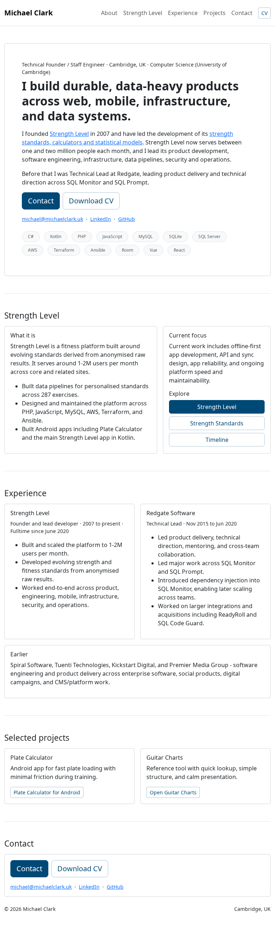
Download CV (91, 201)
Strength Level (142, 13)
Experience (183, 13)
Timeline (217, 440)
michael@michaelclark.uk (52, 219)
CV (264, 13)
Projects (214, 13)
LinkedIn (100, 219)
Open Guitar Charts (173, 792)
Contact (241, 13)
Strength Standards (216, 423)
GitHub (126, 219)
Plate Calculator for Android (47, 792)
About (109, 13)
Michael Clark (28, 13)
